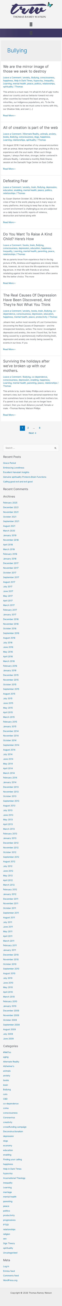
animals (44, 134)
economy (7, 1145)
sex (4, 1238)
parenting (42, 251)
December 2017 (11, 563)
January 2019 (9, 535)
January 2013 (9, 838)
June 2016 (8, 647)
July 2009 (8, 1034)
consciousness (47, 77)
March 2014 (9, 773)
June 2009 (8, 1038)
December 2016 (11, 619)
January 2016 (9, 670)
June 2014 (8, 759)
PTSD (6, 1224)
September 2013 (11, 801)
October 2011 (9, 908)
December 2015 (11, 675)
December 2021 (11, 507)
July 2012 (7, 866)
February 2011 (10, 945)
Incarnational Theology (14, 1178)
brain (33, 187)
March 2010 (9, 996)
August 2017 (9, 582)
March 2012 (9, 885)
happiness (8, 80)
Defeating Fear (15, 181)
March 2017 (9, 605)
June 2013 (8, 815)
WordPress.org (10, 1280)
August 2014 (9, 750)
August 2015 (9, 694)
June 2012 (8, 871)
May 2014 (8, 763)
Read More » (9, 115)
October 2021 (9, 517)
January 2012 (9, 894)
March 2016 (9, 661)
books (6, 137)
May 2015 (8, 708)
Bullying (35, 77)
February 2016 (10, 666)
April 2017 (8, 600)
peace (30, 83)
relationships (48, 83)
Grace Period (9, 463)
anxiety (26, 77)
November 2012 (11, 847)
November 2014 (11, 735)
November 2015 (11, 680)
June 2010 (8, 983)
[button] (31, 24)
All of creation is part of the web (30, 127)
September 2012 (11, 857)
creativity (7, 1122)
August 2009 (9, 1029)
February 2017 (10, 610)
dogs (36, 137)
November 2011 (10, 903)
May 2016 (8, 652)
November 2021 (11, 512)
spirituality (8, 86)
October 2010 (9, 964)
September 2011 (11, 913)
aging (5, 1057)
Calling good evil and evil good (18, 481)
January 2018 (9, 558)
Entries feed (9, 1271)
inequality (49, 80)
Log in (6, 1266)
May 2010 (8, 987)
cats (5, 1094)
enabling (18, 190)
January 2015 (9, 726)
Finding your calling (12, 1159)
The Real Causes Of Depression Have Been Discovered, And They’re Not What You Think (29, 300)
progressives (9, 1220)
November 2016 (11, 624)
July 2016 (7, 642)
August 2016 (9, 638)
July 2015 (7, 698)
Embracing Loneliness (13, 467)
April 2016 (8, 656)
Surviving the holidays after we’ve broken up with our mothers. (26, 366)
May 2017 (8, 596)
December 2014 (11, 731)
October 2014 (9, 740)
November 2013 (11, 791)
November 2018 (11, 540)
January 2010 (9, 1006)
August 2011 (9, 917)
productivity (41, 317)
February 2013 (10, 833)
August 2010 (9, 973)
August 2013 (9, 805)
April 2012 (8, 880)
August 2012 (9, 861)
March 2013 (9, 829)
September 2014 (11, 745)
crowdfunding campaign (14, 1127)
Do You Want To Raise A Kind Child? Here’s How (27, 236)
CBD (5, 1099)
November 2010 (11, 959)
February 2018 (10, 554)
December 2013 (11, 787)
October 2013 (9, 796)
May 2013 (8, 819)
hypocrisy (38, 80)
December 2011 (10, 899)
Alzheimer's (8, 1066)
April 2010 (8, 992)
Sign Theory (9, 1243)
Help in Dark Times (23, 80)
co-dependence (39, 377)
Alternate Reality (31, 134)
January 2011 (9, 950)
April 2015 (8, 712)
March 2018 (9, 549)
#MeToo (7, 1052)
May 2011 (7, 931)
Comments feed (11, 1275)
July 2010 (7, 978)
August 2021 (9, 526)
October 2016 (9, 628)
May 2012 (8, 875)
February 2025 (10, 502)
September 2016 (11, 633)
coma (6, 1108)
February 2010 (10, 1001)
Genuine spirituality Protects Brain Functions (24, 477)
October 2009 (10, 1020)
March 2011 (8, 941)
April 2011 (7, 936)
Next (32, 433)
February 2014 (10, 777)
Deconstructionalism (13, 1131)
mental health (19, 83)
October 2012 (9, 852)
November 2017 (11, 568)
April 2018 (8, 544)
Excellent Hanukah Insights (16, 472)
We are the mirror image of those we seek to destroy (26, 68)
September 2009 (11, 1024)
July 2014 (7, 754)
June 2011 (8, 927)
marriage (7, 1192)
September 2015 (11, 689)
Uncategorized (10, 1252)
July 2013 (7, 810)
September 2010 (11, 968)
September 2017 (11, 577)
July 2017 (7, 586)
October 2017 (9, 572)
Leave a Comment (12, 77)
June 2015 (8, 703)
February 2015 (10, 722)
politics (37, 83)
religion (6, 1234)
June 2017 (8, 591)
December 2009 (11, 1010)
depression (51, 187)
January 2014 (9, 782)
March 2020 (9, 530)
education (8, 190)
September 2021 (11, 521)
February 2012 (10, 889)
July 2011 (7, 922)
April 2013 (8, 824)
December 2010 (11, 955)
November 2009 (11, 1015)
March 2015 (9, 717)
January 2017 (9, 614)
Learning (7, 83)
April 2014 (8, 768)
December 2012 (11, 843)
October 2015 (9, 684)
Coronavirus (9, 1117)
